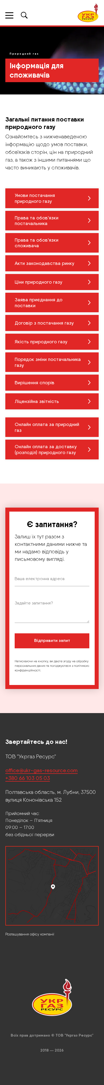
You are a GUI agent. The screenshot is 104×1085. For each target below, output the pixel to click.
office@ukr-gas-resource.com (41, 1028)
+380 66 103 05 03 (27, 1036)
